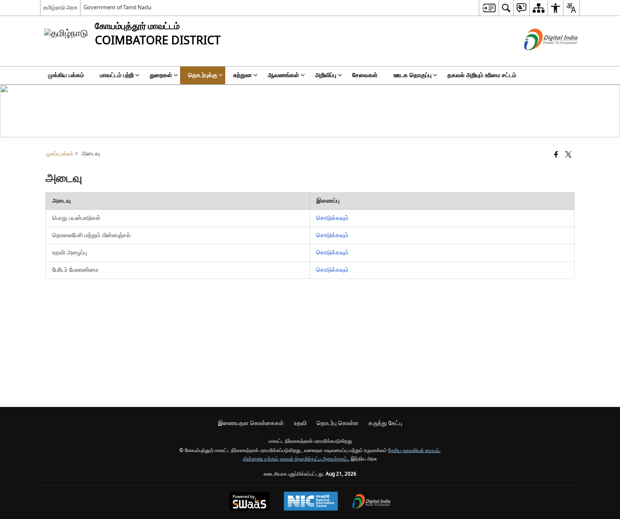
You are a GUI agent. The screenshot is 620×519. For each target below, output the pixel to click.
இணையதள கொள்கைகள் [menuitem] (251, 423)
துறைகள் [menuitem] (161, 75)
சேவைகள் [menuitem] (364, 75)
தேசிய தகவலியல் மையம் (413, 450)
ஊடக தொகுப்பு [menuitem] (412, 75)
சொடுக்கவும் (332, 218)
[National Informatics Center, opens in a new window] (311, 502)
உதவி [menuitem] (300, 423)
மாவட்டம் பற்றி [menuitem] (117, 75)
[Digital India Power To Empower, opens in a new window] (371, 502)
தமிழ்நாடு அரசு (60, 7)
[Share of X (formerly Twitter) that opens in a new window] (568, 155)
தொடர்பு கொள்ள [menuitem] (338, 423)
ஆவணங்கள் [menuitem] (283, 75)
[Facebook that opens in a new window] (556, 155)
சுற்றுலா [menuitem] (242, 75)
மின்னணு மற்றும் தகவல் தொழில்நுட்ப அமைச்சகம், (295, 459)
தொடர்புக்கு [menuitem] (202, 75)
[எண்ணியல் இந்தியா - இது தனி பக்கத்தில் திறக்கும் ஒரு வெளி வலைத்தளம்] (540, 57)
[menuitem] (489, 8)
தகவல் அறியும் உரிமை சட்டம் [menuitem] (481, 75)
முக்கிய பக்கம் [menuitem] (66, 75)
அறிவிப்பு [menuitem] (325, 75)
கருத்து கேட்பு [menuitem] (385, 423)
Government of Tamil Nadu (117, 7)
